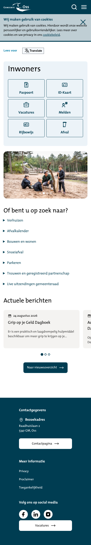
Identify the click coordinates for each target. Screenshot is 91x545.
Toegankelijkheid (30, 487)
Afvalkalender (18, 231)
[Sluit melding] (83, 22)
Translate (36, 50)
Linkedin (35, 514)
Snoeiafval (15, 252)
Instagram (48, 514)
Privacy (24, 471)
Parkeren (14, 263)
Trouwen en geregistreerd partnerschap (38, 273)
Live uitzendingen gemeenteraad (33, 284)
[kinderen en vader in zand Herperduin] (45, 175)
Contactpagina (42, 443)
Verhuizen (15, 220)
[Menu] (83, 7)
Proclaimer (26, 479)
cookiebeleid (51, 35)
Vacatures (42, 525)
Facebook (23, 514)
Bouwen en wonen (21, 242)
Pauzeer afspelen (25, 192)
